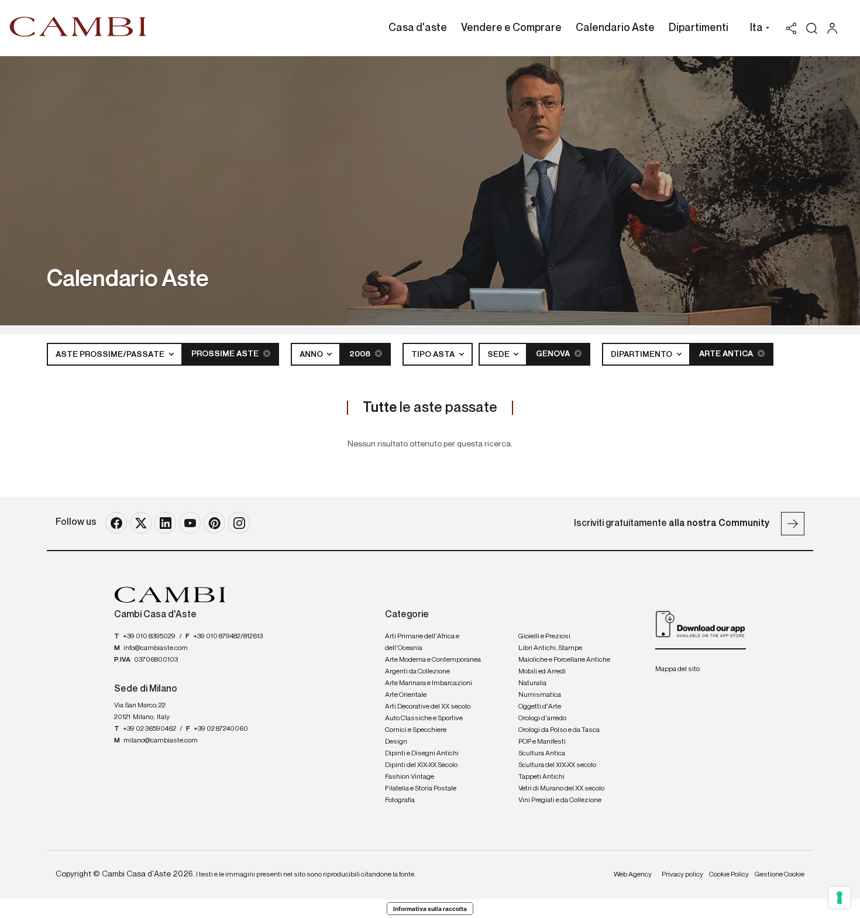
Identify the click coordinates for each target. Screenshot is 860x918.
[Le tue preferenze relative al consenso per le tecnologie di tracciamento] (839, 897)
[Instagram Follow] (239, 523)
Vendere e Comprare (511, 28)
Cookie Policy (729, 874)
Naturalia (532, 683)
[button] (756, 29)
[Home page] (78, 26)
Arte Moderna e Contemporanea (433, 659)
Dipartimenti (698, 28)
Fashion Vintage (409, 777)
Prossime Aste (225, 354)
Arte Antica (727, 354)
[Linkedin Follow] (165, 523)
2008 (360, 354)
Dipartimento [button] (642, 354)
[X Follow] (141, 523)
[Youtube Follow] (190, 523)
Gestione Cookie (779, 874)
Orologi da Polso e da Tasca (559, 730)
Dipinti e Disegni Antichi (422, 753)
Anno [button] (312, 354)
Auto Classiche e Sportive (424, 718)
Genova (554, 354)
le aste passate (430, 408)
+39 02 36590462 (149, 729)
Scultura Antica (541, 753)
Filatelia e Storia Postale (420, 788)
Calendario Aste (615, 28)
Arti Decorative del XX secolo (427, 706)
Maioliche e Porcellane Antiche (564, 659)
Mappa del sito (677, 669)
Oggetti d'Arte (539, 706)
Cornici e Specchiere (415, 730)
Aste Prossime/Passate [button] (111, 354)
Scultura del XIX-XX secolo (557, 765)
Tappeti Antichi (541, 777)
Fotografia (400, 800)
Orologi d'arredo (542, 718)
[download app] (700, 623)
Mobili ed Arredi (542, 671)
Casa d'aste (417, 28)
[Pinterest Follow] (214, 523)
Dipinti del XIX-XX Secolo (421, 765)
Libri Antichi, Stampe (550, 648)
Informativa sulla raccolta (430, 908)
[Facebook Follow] (116, 523)
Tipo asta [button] (433, 354)
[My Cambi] (835, 28)
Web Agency (633, 874)
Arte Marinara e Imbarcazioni (428, 683)
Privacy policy (682, 874)
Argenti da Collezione (417, 671)
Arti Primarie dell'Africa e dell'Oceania (422, 642)
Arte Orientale (405, 695)
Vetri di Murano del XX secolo (561, 788)
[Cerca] (812, 28)
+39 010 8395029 (149, 636)
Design (396, 741)
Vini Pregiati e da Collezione (559, 800)
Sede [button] (499, 354)
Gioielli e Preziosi (544, 636)
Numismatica (539, 695)
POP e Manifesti (542, 741)
